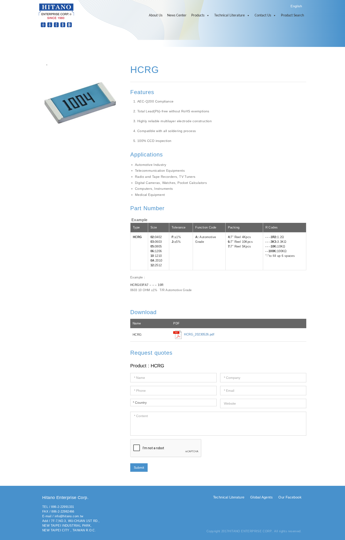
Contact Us (263, 15)
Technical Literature (229, 15)
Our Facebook (290, 497)
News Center (177, 15)
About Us (155, 15)
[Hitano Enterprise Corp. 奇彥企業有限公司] (56, 15)
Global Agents (261, 497)
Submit (139, 467)
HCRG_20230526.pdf (199, 334)
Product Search (292, 15)
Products (197, 15)
